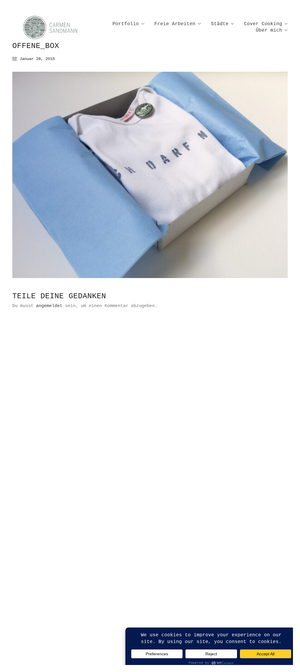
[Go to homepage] (56, 27)
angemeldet (49, 306)
